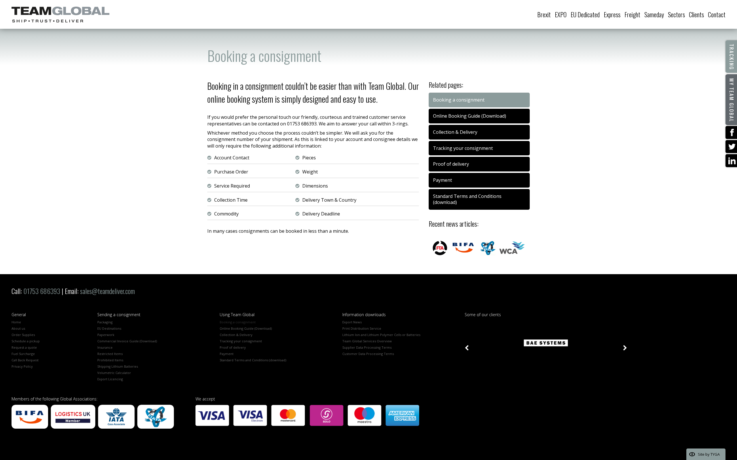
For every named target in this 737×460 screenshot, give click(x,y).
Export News (352, 322)
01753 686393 (41, 291)
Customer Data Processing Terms (368, 354)
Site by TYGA (709, 454)
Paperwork (105, 335)
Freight (632, 14)
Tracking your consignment (463, 148)
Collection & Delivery (455, 132)
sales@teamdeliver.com (107, 291)
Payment (442, 180)
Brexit (544, 14)
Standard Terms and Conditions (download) (467, 199)
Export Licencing (110, 379)
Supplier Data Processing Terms (367, 347)
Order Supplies (23, 335)
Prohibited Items (110, 360)
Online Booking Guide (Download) (469, 116)
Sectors (676, 14)
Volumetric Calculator (114, 373)
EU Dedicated (585, 14)
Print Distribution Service (361, 328)
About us (18, 328)
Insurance (105, 347)
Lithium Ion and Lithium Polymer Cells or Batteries (381, 335)
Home (16, 322)
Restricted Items (110, 354)
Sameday (654, 14)
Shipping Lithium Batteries (117, 366)
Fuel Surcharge (23, 354)
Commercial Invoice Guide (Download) (127, 341)
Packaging (105, 322)
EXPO (561, 14)
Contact (716, 14)
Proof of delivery (451, 164)
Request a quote (24, 347)
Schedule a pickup (26, 341)
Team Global (60, 14)
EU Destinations (109, 328)
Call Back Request (25, 360)
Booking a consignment (238, 322)
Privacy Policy (22, 366)
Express (612, 14)
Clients (696, 14)
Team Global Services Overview (367, 341)
